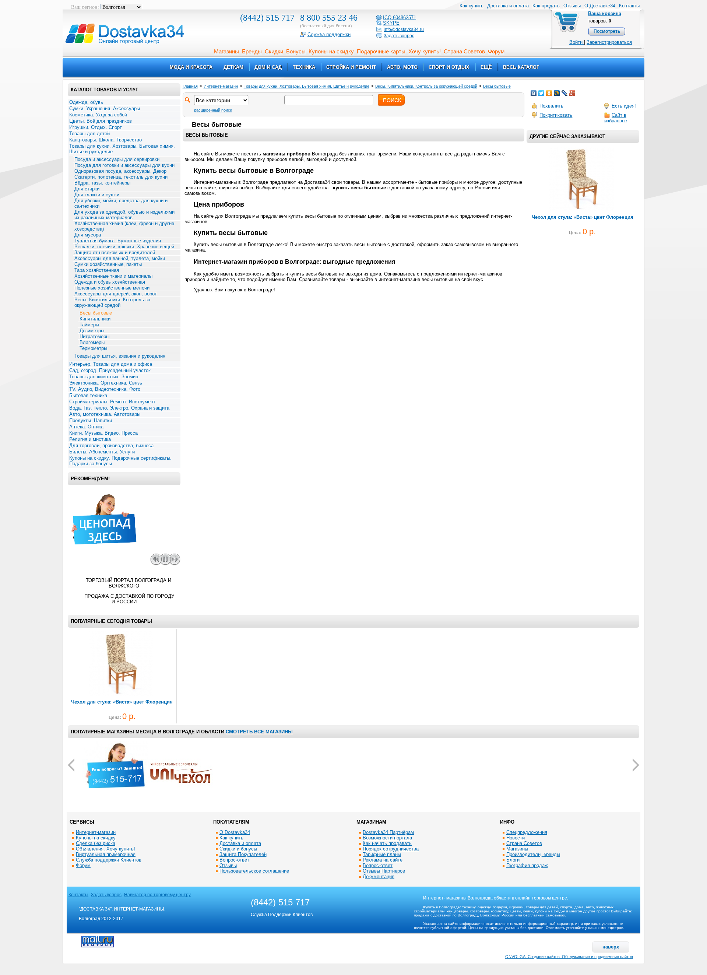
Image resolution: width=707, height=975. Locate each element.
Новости (515, 838)
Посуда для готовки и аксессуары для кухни (124, 165)
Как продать (546, 5)
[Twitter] (541, 93)
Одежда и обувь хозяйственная (109, 282)
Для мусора (87, 235)
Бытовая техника (88, 395)
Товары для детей (89, 133)
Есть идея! (624, 106)
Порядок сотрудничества (391, 849)
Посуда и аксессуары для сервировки (116, 159)
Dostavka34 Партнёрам (388, 832)
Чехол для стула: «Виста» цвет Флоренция (582, 217)
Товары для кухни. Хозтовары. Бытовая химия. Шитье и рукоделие (122, 148)
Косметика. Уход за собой (98, 115)
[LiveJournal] (565, 93)
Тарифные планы (382, 854)
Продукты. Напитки (90, 420)
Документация (378, 876)
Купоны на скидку (331, 51)
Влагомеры (92, 342)
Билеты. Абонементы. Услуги (102, 452)
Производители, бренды (533, 854)
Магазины (226, 51)
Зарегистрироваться (609, 42)
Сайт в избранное (615, 117)
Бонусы (296, 51)
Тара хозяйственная (96, 270)
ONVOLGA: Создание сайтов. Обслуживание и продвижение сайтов (569, 956)
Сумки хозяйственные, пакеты (108, 264)
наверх (610, 947)
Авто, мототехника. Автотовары (104, 414)
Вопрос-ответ (234, 860)
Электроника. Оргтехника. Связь (105, 383)
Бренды (252, 51)
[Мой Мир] (557, 93)
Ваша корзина (604, 13)
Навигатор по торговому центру (157, 894)
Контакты (629, 5)
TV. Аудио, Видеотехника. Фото (104, 389)
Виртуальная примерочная (106, 854)
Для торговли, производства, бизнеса (111, 445)
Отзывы (572, 5)
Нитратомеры (94, 336)
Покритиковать (555, 115)
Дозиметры (92, 330)
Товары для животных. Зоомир (103, 376)
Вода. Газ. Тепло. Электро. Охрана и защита (119, 408)
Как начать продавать (387, 843)
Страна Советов (464, 51)
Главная (190, 86)
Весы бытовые (96, 313)
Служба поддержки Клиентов (108, 860)
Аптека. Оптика (86, 426)
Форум (496, 51)
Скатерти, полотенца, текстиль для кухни (121, 177)
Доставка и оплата (508, 5)
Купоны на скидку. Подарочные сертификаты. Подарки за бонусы (120, 460)
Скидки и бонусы (238, 849)
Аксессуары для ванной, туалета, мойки (119, 258)
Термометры (93, 348)
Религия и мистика (90, 439)
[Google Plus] (572, 93)
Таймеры (89, 324)
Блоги (513, 860)
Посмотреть (607, 31)
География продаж (527, 865)
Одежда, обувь (86, 102)
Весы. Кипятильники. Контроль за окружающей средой (112, 302)
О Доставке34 (599, 5)
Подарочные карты (381, 51)
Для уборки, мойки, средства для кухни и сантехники (121, 203)
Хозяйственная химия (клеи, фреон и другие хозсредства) (124, 226)
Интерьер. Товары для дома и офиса (110, 364)
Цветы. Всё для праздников (100, 121)
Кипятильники (95, 319)
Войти (576, 42)
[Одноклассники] (549, 93)
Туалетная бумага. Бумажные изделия (117, 240)
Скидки (274, 51)
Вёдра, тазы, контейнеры (102, 183)
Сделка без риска (95, 843)
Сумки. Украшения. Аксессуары (104, 108)
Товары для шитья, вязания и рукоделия (119, 356)
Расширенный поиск (213, 110)
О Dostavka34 (234, 832)
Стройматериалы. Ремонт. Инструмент (112, 401)
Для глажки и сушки (96, 194)
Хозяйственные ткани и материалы (113, 276)
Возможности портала (387, 838)
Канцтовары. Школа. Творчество (105, 140)
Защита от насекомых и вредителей (114, 252)
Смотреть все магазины (259, 731)
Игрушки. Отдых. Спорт (95, 127)
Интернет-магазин (221, 86)
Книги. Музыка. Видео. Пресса (103, 433)
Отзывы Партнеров (384, 871)
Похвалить (551, 106)
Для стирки (86, 189)
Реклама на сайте (382, 860)
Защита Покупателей (243, 854)
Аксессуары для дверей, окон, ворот (115, 294)
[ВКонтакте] (534, 93)
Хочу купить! (424, 51)
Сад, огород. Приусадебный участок (110, 370)
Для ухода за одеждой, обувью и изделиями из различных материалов (124, 214)
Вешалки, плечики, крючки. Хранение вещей (124, 246)
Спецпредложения (526, 832)
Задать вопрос (106, 894)
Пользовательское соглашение (254, 871)
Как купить (231, 838)
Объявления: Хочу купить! (105, 849)
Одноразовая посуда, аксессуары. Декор (120, 171)
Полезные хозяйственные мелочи (112, 288)
